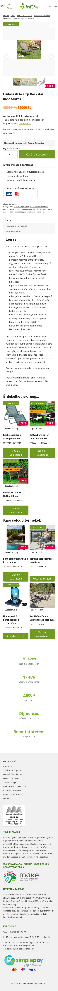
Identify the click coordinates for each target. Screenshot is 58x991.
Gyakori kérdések (11, 778)
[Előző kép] (6, 55)
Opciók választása (16, 452)
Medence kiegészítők (39, 207)
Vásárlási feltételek (12, 790)
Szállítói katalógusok (12, 770)
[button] (51, 25)
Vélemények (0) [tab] (13, 231)
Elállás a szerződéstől (13, 794)
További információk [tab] (16, 226)
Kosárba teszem (37, 154)
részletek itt (25, 123)
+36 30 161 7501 (42, 942)
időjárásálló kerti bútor (32, 209)
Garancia (7, 798)
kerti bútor (47, 209)
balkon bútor (15, 209)
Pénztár (10, 8)
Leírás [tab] (8, 220)
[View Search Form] (50, 6)
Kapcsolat (7, 766)
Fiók (8, 4)
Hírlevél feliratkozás (12, 774)
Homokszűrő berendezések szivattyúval (11, 620)
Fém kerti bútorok (21, 207)
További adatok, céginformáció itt (18, 948)
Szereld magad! (10, 782)
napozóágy (19, 212)
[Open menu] (55, 6)
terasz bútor (40, 212)
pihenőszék (30, 212)
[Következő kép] (51, 55)
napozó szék (8, 212)
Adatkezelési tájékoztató (14, 786)
